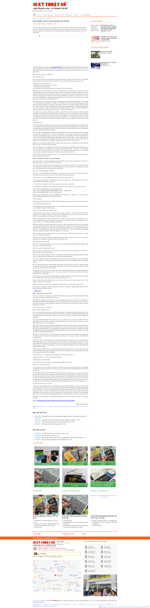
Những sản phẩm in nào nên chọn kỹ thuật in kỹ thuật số (56, 422)
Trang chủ (35, 18)
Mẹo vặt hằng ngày (86, 15)
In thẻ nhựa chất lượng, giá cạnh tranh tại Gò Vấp (47, 485)
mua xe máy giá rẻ (49, 406)
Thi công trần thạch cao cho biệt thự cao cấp (53, 433)
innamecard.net (101, 604)
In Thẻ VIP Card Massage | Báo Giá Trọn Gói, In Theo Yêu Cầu (104, 517)
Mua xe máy (38, 290)
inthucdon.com (66, 604)
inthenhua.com (57, 604)
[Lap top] (124, 607)
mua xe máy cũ (40, 406)
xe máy (77, 406)
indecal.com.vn (82, 604)
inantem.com (92, 604)
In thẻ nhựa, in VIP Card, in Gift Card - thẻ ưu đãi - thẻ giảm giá (75, 463)
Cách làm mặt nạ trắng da (48, 435)
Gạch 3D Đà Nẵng (106, 51)
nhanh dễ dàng (92, 600)
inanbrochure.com (111, 604)
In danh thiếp (68, 15)
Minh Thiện (42, 24)
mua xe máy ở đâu (69, 406)
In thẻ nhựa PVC (47, 464)
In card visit (76, 15)
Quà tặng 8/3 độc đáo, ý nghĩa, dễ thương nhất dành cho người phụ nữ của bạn (62, 437)
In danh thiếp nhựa (48, 15)
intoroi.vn (74, 604)
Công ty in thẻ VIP (96, 525)
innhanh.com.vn (47, 604)
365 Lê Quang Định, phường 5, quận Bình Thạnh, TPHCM (52, 550)
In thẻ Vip (39, 15)
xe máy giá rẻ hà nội (56, 67)
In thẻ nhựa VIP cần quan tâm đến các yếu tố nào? (75, 485)
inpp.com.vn (46, 606)
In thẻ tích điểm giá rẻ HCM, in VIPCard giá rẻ (103, 463)
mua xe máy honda (59, 406)
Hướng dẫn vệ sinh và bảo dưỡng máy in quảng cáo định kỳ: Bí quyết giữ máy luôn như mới (108, 28)
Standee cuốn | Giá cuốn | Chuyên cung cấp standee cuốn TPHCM (59, 420)
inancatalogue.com (37, 606)
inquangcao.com (37, 604)
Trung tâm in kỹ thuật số (39, 600)
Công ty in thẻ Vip (58, 15)
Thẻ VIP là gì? (37, 527)
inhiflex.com (54, 606)
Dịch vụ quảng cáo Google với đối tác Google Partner (55, 439)
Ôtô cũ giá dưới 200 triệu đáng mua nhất (52, 424)
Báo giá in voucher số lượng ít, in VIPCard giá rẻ (104, 520)
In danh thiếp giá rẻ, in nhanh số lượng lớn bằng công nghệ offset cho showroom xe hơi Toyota (103, 484)
